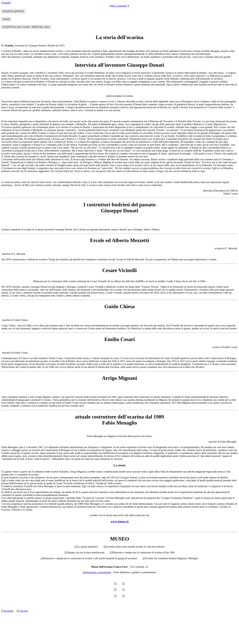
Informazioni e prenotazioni (97, 572)
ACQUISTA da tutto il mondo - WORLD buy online (26, 27)
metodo (6, 19)
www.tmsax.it (120, 521)
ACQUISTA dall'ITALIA (13, 11)
